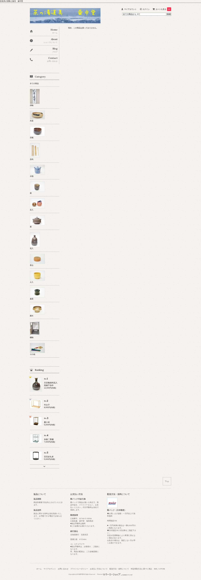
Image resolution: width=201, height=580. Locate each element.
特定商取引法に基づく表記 (141, 569)
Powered (100, 574)
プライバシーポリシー (79, 569)
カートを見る (163, 9)
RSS (155, 569)
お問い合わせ (63, 569)
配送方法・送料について (119, 569)
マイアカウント (130, 9)
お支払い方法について (99, 569)
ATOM (162, 569)
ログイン (146, 9)
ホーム (39, 569)
